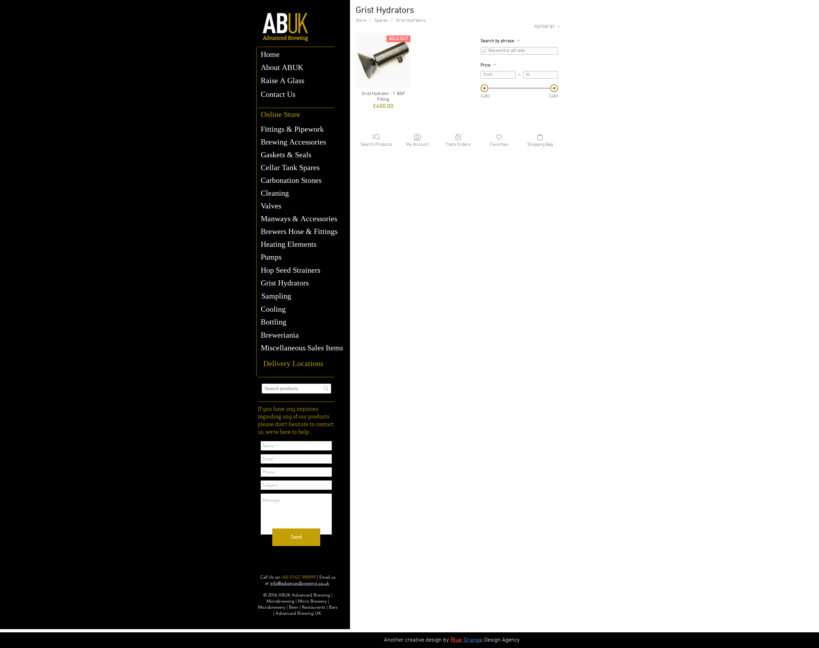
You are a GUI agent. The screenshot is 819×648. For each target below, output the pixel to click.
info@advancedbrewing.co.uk (299, 583)
